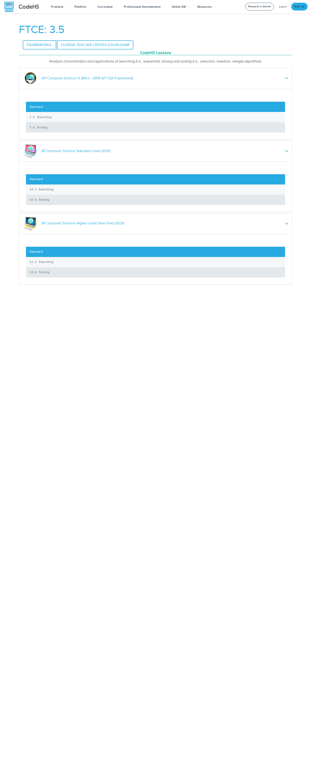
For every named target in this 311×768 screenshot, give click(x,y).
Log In (283, 6)
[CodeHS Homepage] (23, 7)
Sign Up (299, 6)
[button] (58, 7)
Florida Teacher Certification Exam (95, 45)
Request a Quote (259, 6)
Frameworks (39, 45)
